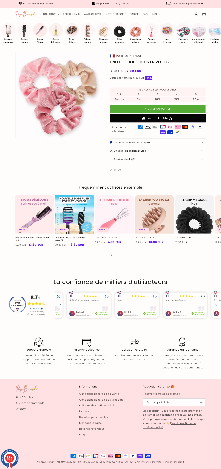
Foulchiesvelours (183, 40)
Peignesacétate (88, 40)
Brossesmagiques (8, 40)
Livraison (21, 408)
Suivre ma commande (29, 403)
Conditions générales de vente (99, 394)
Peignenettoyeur (151, 40)
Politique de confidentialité (96, 405)
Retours (84, 411)
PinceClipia (72, 40)
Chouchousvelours (135, 40)
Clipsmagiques (119, 40)
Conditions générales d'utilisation (101, 399)
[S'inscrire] (201, 402)
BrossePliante (40, 40)
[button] (51, 14)
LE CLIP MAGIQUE (183, 238)
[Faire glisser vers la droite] (117, 255)
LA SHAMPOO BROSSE (146, 238)
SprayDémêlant (56, 40)
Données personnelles (93, 417)
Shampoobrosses (103, 40)
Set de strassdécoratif (199, 40)
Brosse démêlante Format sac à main (32, 239)
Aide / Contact (25, 397)
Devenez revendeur (91, 429)
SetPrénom (167, 40)
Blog (82, 434)
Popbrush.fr (50, 462)
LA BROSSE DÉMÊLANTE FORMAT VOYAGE (71, 239)
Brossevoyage (24, 40)
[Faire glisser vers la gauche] (103, 255)
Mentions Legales (90, 423)
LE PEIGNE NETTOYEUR (106, 238)
